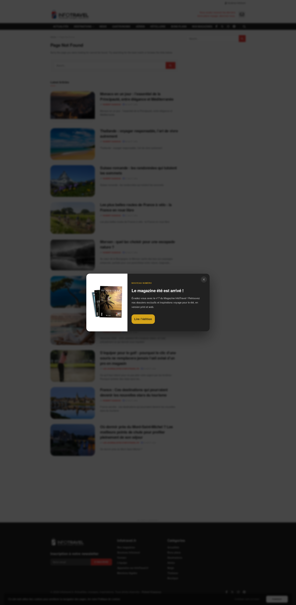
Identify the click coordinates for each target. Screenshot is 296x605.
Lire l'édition (143, 319)
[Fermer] (204, 279)
